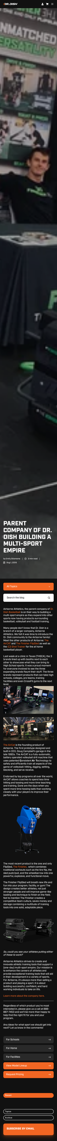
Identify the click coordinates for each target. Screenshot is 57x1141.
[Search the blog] (49, 597)
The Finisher (20, 867)
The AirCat (9, 745)
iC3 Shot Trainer (16, 647)
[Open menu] (52, 4)
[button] (28, 913)
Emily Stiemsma (13, 559)
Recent (8, 1095)
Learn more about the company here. (24, 996)
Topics (8, 1111)
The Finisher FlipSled (27, 644)
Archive (8, 1118)
